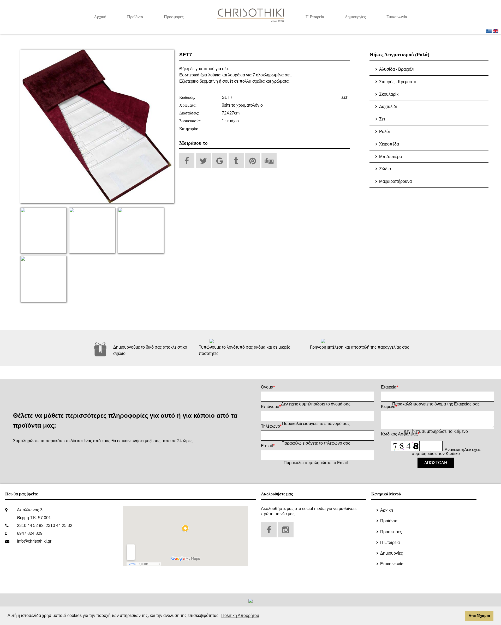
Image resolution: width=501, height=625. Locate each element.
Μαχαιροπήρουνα (395, 181)
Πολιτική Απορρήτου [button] (240, 615)
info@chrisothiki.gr (34, 541)
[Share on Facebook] (186, 160)
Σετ (344, 97)
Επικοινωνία (396, 17)
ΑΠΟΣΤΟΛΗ (435, 462)
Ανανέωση (454, 449)
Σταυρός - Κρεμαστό (397, 82)
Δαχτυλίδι (388, 106)
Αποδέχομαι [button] (479, 616)
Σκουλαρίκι (389, 94)
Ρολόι (384, 131)
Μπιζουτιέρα (390, 156)
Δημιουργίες (355, 17)
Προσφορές (173, 17)
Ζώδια (385, 169)
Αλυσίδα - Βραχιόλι (396, 69)
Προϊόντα (135, 17)
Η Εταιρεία (315, 17)
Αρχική (100, 17)
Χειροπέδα (389, 144)
